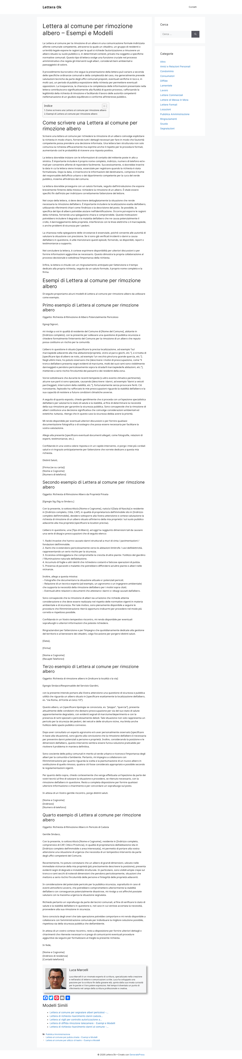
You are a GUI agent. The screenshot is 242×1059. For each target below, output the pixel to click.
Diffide (164, 80)
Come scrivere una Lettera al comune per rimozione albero (76, 110)
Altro (163, 61)
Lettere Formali (168, 104)
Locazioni (165, 109)
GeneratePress (137, 1054)
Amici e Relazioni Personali (175, 66)
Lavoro (164, 90)
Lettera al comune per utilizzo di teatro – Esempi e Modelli (73, 1040)
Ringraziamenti (168, 119)
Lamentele (166, 85)
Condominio (167, 71)
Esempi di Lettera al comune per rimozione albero (71, 114)
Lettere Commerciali (171, 95)
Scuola (164, 123)
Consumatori (167, 76)
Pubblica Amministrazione (58, 1034)
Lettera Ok (52, 7)
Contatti (193, 7)
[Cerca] (195, 34)
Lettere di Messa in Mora (174, 99)
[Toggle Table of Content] (103, 106)
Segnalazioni (167, 128)
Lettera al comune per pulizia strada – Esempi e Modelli (71, 1037)
